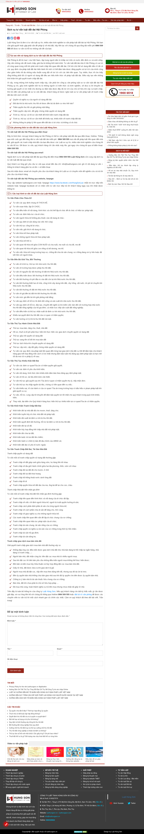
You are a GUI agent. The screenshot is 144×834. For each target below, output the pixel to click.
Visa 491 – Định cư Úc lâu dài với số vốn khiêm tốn (122, 180)
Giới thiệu (19, 20)
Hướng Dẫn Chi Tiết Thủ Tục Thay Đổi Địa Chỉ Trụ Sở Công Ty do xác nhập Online (38, 689)
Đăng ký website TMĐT (91, 778)
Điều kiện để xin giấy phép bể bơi (93, 760)
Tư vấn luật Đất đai (28, 25)
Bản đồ (98, 802)
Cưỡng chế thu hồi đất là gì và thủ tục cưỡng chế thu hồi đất (30, 728)
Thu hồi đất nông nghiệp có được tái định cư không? (27, 730)
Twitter (133, 803)
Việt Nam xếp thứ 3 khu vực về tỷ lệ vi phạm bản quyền (122, 141)
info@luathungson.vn (52, 816)
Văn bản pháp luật (117, 20)
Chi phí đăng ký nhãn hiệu (54, 784)
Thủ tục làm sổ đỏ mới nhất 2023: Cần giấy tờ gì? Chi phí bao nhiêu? (33, 733)
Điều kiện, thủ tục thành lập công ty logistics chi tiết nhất (122, 166)
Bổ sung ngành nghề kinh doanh (17, 787)
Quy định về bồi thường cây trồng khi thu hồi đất (26, 722)
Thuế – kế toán (76, 20)
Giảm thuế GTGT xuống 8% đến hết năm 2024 (122, 131)
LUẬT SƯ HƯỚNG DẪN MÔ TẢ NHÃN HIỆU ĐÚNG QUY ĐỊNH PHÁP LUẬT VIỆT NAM (39, 692)
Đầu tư (54, 20)
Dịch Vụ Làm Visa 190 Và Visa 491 (120, 184)
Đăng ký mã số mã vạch (91, 781)
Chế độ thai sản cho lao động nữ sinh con (15, 760)
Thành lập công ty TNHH (14, 778)
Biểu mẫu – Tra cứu (100, 20)
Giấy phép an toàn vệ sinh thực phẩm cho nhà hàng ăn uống (35, 760)
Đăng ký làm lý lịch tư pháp (122, 73)
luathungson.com (65, 813)
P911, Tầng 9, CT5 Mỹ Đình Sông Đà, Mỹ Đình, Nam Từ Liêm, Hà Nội (124, 11)
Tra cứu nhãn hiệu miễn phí (123, 78)
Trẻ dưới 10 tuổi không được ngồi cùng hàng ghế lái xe (122, 136)
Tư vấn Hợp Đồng (124, 773)
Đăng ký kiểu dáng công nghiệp (56, 787)
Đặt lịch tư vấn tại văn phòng (122, 62)
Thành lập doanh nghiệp (14, 773)
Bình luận (11, 621)
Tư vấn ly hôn (123, 776)
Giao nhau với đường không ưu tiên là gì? (123, 121)
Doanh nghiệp (31, 20)
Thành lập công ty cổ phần (15, 776)
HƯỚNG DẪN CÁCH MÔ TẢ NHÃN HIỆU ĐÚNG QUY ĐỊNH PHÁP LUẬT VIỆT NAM (38, 698)
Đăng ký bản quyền (52, 776)
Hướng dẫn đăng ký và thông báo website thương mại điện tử (74, 760)
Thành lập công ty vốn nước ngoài (18, 784)
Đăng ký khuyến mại (90, 776)
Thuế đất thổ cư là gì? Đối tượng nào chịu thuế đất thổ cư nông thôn (33, 736)
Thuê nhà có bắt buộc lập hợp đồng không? (24, 713)
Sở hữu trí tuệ (44, 20)
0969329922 (26, 1)
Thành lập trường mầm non (93, 787)
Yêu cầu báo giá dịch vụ (122, 67)
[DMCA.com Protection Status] (80, 831)
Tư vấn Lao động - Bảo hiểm (128, 778)
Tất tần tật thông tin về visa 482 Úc (120, 176)
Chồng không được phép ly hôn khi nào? (122, 145)
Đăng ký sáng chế (51, 778)
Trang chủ (10, 20)
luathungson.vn (52, 813)
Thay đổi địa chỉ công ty (14, 781)
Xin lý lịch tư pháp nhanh (92, 784)
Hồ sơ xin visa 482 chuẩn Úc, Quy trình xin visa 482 (122, 171)
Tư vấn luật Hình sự (125, 787)
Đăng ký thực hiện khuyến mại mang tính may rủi (54, 760)
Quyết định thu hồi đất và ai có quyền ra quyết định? (27, 716)
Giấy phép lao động (90, 773)
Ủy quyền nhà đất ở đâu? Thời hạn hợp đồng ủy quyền (28, 711)
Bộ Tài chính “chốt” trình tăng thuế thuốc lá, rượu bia (122, 125)
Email (59, 649)
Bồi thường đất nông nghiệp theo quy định (24, 725)
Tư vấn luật (123, 770)
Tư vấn (87, 20)
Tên (9, 649)
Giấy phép (64, 20)
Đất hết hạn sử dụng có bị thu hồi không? (24, 719)
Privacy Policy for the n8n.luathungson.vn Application (28, 686)
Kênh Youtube (118, 803)
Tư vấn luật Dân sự (125, 781)
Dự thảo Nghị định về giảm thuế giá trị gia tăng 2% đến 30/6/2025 (122, 117)
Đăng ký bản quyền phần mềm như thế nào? (122, 161)
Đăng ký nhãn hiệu (52, 773)
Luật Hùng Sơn (129, 796)
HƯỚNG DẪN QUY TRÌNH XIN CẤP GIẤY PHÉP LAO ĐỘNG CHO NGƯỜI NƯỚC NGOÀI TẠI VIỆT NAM (46, 695)
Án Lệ (129, 20)
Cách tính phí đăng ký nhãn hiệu (122, 84)
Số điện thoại (12, 659)
